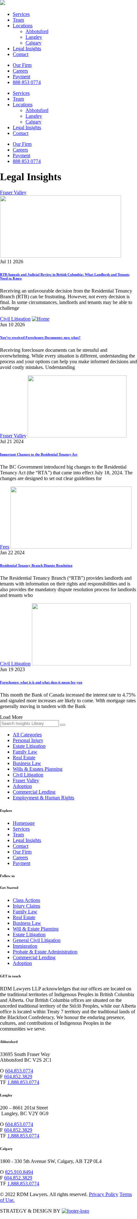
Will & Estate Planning (36, 929)
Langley (33, 37)
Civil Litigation (15, 319)
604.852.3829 (18, 1076)
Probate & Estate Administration (45, 951)
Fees (4, 546)
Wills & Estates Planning (37, 769)
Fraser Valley (13, 192)
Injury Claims (26, 906)
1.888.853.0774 (23, 1082)
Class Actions (26, 900)
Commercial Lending (34, 792)
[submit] (62, 725)
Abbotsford (36, 31)
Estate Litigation (29, 746)
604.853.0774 (19, 1071)
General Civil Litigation (37, 940)
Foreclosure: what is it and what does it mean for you (41, 682)
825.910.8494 (19, 1172)
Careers (20, 71)
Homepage (24, 823)
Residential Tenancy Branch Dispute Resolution (36, 565)
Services (21, 14)
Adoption (22, 786)
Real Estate (24, 757)
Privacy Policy (103, 1194)
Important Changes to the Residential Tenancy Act (38, 454)
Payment (21, 76)
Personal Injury (28, 740)
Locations (22, 25)
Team (18, 20)
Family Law (25, 752)
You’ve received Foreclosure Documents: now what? (40, 337)
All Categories (27, 734)
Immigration (25, 946)
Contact (20, 54)
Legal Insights (27, 48)
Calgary (33, 43)
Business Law (27, 763)
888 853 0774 (27, 82)
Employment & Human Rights (43, 797)
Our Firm (22, 65)
